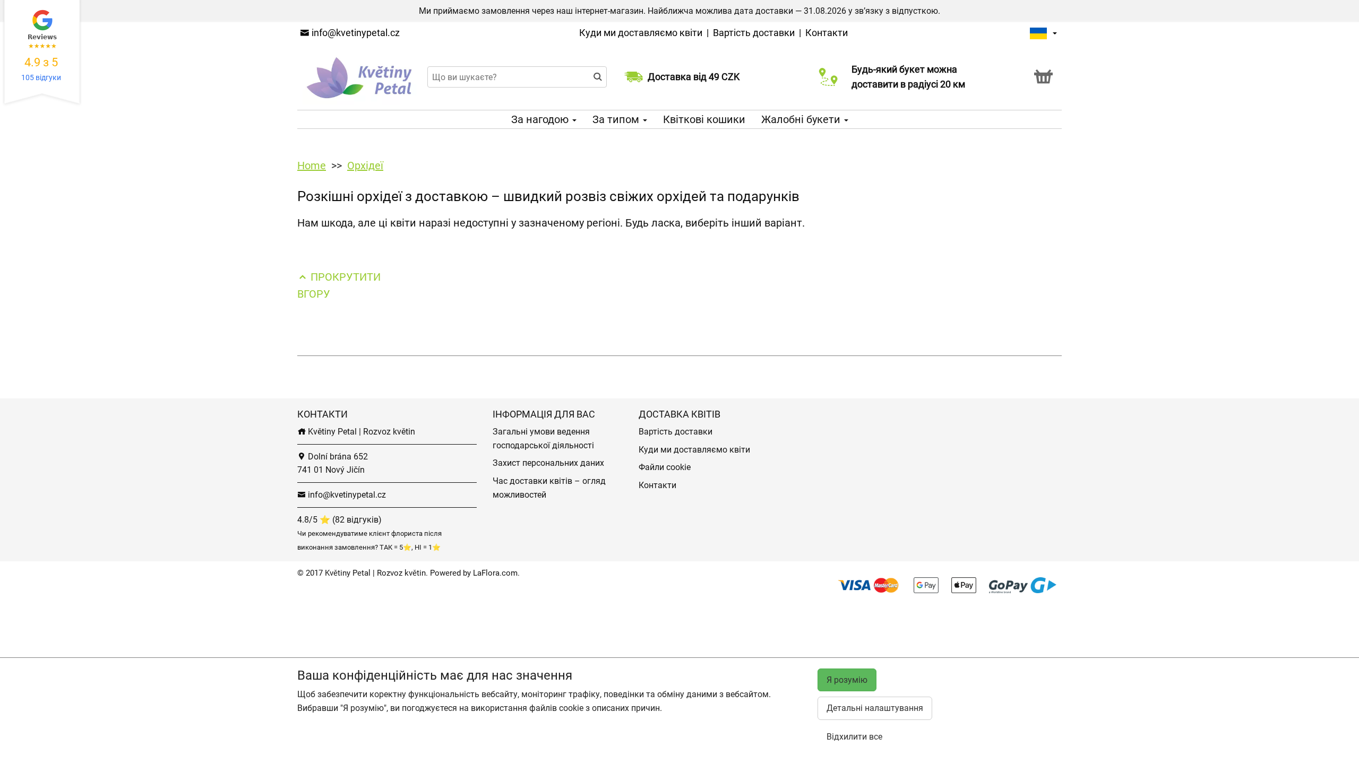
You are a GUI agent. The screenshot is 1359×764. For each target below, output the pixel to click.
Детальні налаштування (875, 708)
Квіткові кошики (704, 119)
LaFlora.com (495, 573)
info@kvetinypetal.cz (354, 32)
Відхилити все (854, 737)
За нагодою (541, 119)
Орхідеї (365, 165)
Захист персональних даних (548, 463)
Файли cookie (665, 467)
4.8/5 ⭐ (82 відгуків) (339, 520)
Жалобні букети (802, 119)
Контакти (826, 32)
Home (311, 165)
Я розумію (847, 680)
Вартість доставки (754, 32)
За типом (617, 119)
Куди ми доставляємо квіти (640, 32)
